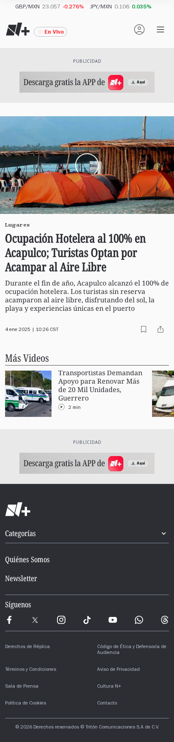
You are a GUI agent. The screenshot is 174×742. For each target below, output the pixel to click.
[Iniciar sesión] (139, 29)
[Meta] (9, 620)
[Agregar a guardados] (143, 329)
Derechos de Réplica (27, 647)
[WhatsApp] (139, 620)
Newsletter (21, 578)
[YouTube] (113, 620)
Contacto (107, 703)
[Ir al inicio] (87, 509)
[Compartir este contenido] (160, 329)
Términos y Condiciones (30, 670)
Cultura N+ (109, 686)
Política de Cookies (25, 703)
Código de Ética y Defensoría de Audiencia (131, 650)
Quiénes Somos (27, 559)
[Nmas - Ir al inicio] (17, 29)
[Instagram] (61, 620)
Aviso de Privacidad (118, 670)
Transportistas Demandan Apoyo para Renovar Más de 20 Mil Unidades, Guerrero (100, 385)
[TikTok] (87, 620)
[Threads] (164, 620)
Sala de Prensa (21, 686)
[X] (35, 620)
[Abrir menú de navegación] (160, 29)
